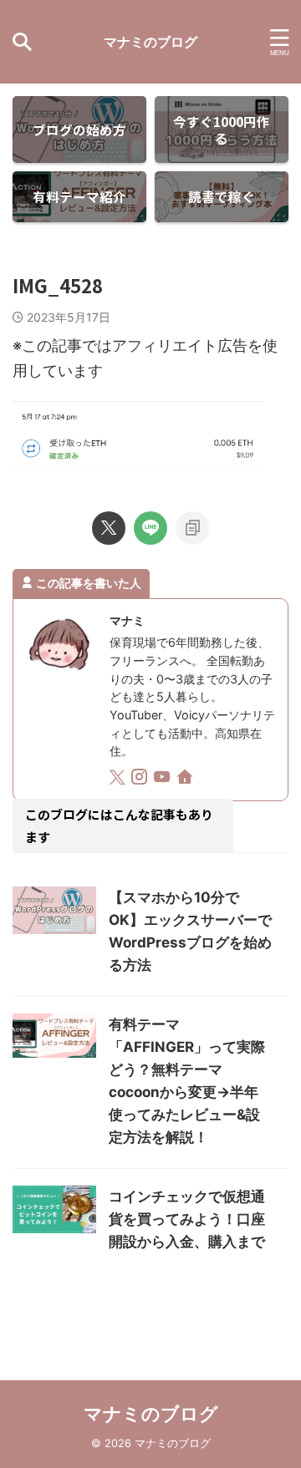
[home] (186, 779)
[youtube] (163, 779)
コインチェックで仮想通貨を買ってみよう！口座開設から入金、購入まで (187, 1219)
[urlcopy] (192, 528)
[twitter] (108, 528)
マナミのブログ (150, 41)
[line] (150, 528)
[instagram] (140, 779)
